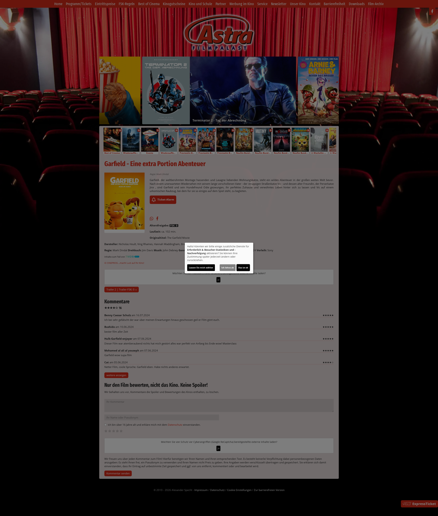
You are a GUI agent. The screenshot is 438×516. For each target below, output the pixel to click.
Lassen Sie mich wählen (201, 267)
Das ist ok (243, 267)
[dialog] (219, 258)
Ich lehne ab (227, 267)
